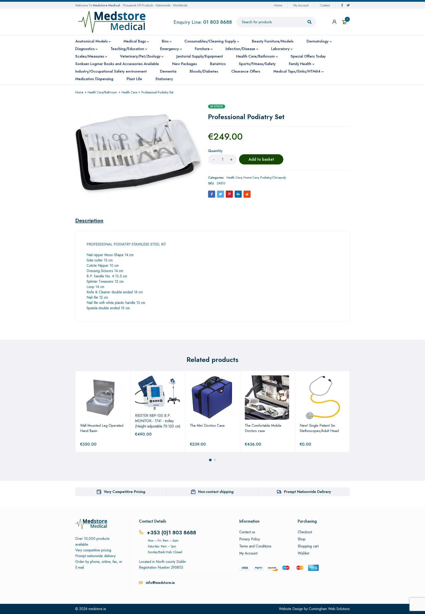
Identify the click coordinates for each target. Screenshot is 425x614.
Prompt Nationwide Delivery (307, 491)
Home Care (251, 177)
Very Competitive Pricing (124, 491)
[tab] (89, 220)
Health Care (129, 92)
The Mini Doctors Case (207, 425)
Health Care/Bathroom (102, 92)
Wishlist (303, 553)
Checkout (305, 532)
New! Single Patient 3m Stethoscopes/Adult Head (319, 428)
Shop (301, 539)
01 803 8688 (217, 21)
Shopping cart (308, 546)
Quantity (215, 151)
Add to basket (261, 159)
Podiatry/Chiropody (273, 177)
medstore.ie (97, 608)
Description (89, 220)
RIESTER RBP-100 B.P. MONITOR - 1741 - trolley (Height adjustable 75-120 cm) (157, 421)
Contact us (247, 532)
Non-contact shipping (216, 491)
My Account (301, 5)
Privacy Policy (249, 539)
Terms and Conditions (255, 546)
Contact (325, 5)
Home (278, 5)
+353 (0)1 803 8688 (171, 532)
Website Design (291, 608)
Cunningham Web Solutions (329, 608)
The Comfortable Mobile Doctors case (263, 428)
